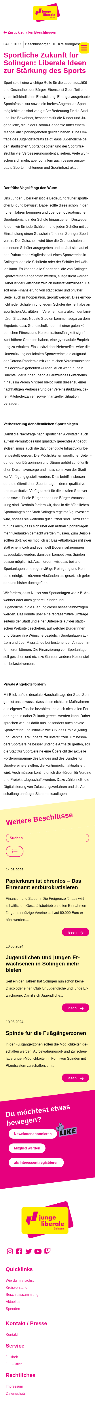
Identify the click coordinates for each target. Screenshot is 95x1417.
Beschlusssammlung (22, 1294)
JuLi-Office (14, 1364)
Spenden (13, 1309)
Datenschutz (15, 1393)
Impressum (14, 1386)
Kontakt (12, 1335)
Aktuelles (13, 1302)
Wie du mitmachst (20, 1280)
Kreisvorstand (16, 1287)
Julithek (12, 1357)
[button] (84, 48)
